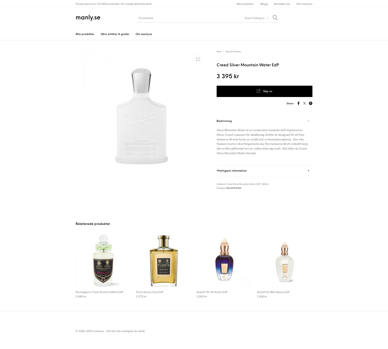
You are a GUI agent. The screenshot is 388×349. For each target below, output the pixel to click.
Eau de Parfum (233, 51)
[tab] (264, 141)
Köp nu (267, 91)
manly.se (88, 18)
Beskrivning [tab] (224, 121)
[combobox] (256, 18)
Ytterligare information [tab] (232, 171)
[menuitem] (245, 4)
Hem (219, 51)
